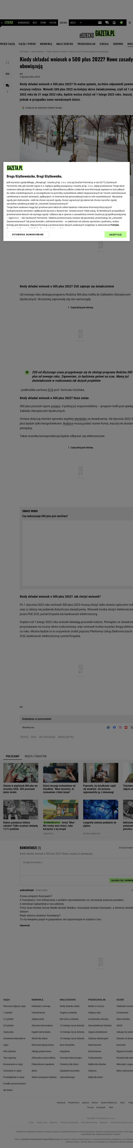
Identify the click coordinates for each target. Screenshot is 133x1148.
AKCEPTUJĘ (115, 234)
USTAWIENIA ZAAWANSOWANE (28, 234)
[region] (66, 201)
